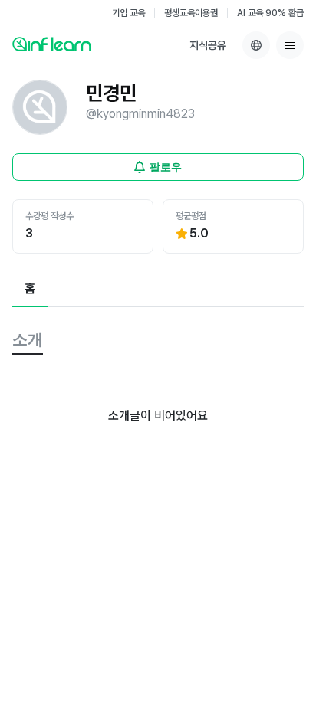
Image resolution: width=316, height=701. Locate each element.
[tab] (30, 289)
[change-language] (256, 45)
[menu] (290, 45)
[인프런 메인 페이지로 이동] (51, 44)
